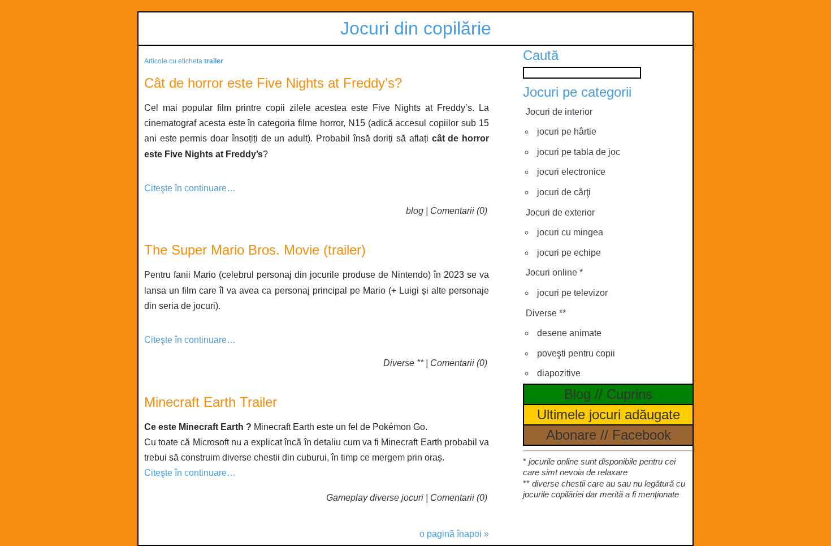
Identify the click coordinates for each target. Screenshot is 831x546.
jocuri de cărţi (564, 192)
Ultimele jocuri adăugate (608, 414)
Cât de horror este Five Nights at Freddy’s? (273, 83)
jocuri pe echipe (569, 252)
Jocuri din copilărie (415, 28)
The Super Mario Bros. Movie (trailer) (255, 249)
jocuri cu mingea (570, 232)
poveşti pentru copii (576, 353)
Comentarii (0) (458, 211)
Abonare (571, 434)
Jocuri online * (554, 272)
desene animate (569, 333)
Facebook (641, 434)
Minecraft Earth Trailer (210, 402)
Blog (577, 394)
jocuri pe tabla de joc (578, 152)
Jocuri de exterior (560, 212)
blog (414, 211)
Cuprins (629, 394)
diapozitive (559, 373)
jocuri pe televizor (572, 293)
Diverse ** (403, 363)
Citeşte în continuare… (190, 188)
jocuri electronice (571, 172)
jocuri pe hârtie (566, 131)
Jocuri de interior (559, 112)
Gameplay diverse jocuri (374, 497)
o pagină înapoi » (454, 534)
